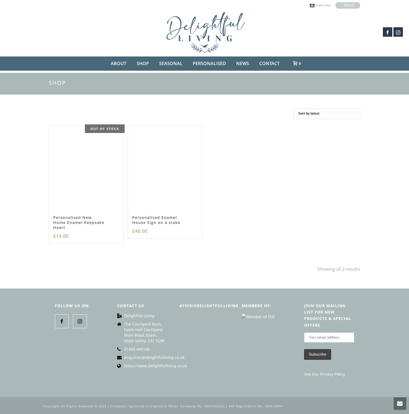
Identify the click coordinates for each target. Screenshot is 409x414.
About (118, 63)
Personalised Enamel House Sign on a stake (156, 220)
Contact (269, 63)
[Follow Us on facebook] (62, 321)
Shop (143, 63)
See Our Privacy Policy (324, 374)
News (242, 63)
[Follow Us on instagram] (80, 321)
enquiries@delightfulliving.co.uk (154, 357)
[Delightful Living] (204, 32)
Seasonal (171, 63)
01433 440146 (137, 349)
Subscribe (323, 5)
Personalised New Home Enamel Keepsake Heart (78, 222)
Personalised (209, 63)
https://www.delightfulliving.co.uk (155, 365)
